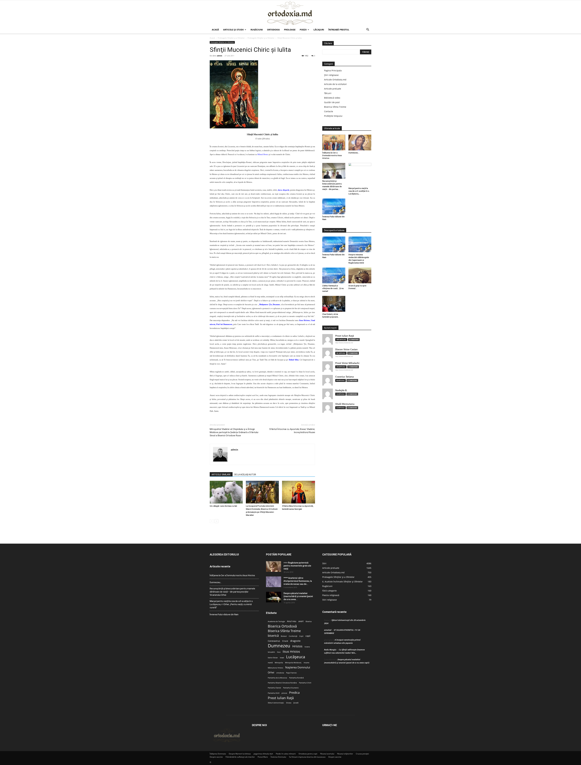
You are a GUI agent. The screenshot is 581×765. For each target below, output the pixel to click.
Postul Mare (263, 757)
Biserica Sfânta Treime (284, 631)
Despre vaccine (216, 757)
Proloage (289, 29)
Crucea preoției (362, 753)
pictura (284, 693)
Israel (282, 658)
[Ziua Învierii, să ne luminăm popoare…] (333, 304)
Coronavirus (274, 641)
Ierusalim (271, 652)
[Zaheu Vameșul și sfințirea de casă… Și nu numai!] (333, 275)
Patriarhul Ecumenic (291, 688)
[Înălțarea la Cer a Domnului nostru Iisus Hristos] (333, 142)
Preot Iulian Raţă (344, 335)
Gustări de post (332, 102)
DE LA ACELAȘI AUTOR (245, 474)
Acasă (215, 29)
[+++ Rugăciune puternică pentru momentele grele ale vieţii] (273, 566)
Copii (301, 636)
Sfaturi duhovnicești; (276, 703)
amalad (327, 630)
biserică (273, 635)
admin (219, 56)
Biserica (309, 621)
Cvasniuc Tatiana (344, 376)
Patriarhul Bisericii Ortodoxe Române (282, 683)
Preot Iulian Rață (281, 697)
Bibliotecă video (332, 97)
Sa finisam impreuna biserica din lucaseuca (307, 757)
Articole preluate (332, 88)
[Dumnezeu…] (359, 142)
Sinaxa (288, 703)
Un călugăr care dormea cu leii (223, 506)
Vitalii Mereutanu (345, 403)
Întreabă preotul (338, 29)
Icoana (307, 647)
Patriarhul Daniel (274, 688)
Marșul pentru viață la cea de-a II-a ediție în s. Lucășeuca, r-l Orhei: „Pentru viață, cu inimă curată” (231, 604)
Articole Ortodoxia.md (335, 79)
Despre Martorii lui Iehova (240, 753)
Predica (294, 692)
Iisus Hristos (291, 651)
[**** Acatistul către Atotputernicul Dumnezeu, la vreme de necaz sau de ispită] (273, 581)
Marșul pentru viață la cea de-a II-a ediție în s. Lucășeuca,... (359, 191)
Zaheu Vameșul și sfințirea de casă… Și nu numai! (333, 288)
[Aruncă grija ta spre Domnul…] (359, 275)
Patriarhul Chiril (305, 683)
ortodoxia (280, 673)
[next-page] (216, 521)
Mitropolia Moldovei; (293, 663)
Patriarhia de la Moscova (277, 678)
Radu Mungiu (330, 649)
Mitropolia (279, 663)
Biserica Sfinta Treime (335, 106)
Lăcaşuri (318, 29)
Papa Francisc (291, 673)
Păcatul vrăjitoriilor (345, 753)
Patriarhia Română (296, 678)
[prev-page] (211, 521)
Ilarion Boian (273, 658)
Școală (295, 703)
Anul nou (291, 621)
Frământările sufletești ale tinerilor (240, 757)
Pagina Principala (333, 70)
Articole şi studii (233, 29)
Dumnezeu (279, 645)
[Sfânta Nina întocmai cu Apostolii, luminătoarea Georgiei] (298, 492)
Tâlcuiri (327, 93)
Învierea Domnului (278, 757)
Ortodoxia (273, 29)
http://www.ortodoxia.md (344, 343)
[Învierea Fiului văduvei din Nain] (333, 206)
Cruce (285, 641)
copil (307, 636)
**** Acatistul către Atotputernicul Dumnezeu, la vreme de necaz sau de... (298, 581)
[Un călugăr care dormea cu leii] (226, 492)
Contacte (328, 111)
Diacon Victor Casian (346, 349)
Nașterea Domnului (297, 667)
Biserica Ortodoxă (282, 626)
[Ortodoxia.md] (290, 13)
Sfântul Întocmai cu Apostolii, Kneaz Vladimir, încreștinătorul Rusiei (292, 431)
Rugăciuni (257, 29)
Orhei (271, 672)
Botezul (284, 636)
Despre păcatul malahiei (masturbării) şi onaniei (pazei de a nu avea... (298, 596)
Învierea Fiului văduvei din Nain (224, 614)
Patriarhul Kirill (273, 693)
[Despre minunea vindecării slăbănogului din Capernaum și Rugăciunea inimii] (359, 244)
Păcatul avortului (327, 753)
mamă (270, 663)
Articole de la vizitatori (335, 84)
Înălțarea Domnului (218, 753)
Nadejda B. (341, 390)
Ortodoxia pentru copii (308, 753)
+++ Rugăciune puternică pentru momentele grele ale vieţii (297, 565)
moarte (306, 663)
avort (301, 621)
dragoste (295, 640)
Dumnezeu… (353, 153)
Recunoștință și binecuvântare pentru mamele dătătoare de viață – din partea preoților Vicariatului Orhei (232, 591)
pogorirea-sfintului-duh (263, 753)
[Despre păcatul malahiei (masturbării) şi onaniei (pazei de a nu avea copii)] (273, 597)
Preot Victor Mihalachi (347, 363)
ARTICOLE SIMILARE (221, 474)
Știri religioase (331, 75)
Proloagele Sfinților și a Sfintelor (231, 38)
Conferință (293, 636)
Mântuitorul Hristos (275, 668)
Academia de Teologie (276, 621)
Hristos (297, 646)
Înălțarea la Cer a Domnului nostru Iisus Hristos (332, 155)
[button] (367, 29)
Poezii (303, 29)
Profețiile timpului (333, 115)
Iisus (279, 652)
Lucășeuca (295, 656)
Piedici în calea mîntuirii (286, 753)
